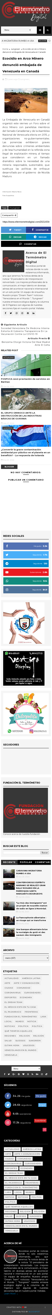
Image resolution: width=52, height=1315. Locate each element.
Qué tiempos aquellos (18, 1031)
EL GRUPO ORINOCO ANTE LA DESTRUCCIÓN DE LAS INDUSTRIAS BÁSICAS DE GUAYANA (21, 415)
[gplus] (14, 1074)
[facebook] (4, 1074)
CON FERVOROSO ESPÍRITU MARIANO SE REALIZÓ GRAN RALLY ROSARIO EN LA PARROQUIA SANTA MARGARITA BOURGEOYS (30, 888)
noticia (31, 1021)
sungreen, (25, 79)
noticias (10, 1026)
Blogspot (34, 1311)
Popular (26, 862)
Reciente (9, 862)
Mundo (20, 1021)
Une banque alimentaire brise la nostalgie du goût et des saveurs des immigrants (32, 932)
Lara (43, 1016)
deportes (10, 997)
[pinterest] (18, 1074)
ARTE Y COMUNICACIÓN (26, 983)
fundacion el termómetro (21, 1016)
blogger (9, 467)
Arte (7, 983)
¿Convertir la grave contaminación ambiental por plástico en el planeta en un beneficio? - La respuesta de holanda (25, 452)
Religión (34, 41)
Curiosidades (32, 993)
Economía (26, 997)
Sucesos (20, 1040)
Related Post (9, 350)
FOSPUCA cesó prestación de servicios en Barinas (25, 380)
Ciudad (9, 988)
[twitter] (9, 1074)
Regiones (10, 1036)
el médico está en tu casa (20, 1007)
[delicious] (46, 1074)
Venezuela (11, 1055)
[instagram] (41, 1074)
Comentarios (42, 863)
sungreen (15, 49)
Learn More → (11, 1293)
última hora (12, 1045)
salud (8, 1040)
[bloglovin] (23, 1074)
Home (5, 49)
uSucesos (29, 1045)
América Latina (31, 978)
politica (23, 1026)
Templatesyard (35, 1307)
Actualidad (8, 357)
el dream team (13, 1002)
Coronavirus (13, 993)
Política (37, 1026)
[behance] (37, 1074)
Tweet (18, 230)
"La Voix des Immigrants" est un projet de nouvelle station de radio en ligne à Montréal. (31, 906)
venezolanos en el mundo (21, 1050)
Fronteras (31, 1012)
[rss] (32, 1074)
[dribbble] (28, 1074)
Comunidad (23, 988)
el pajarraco (13, 1012)
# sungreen (14, 208)
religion (24, 1036)
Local (8, 1021)
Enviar (18, 237)
